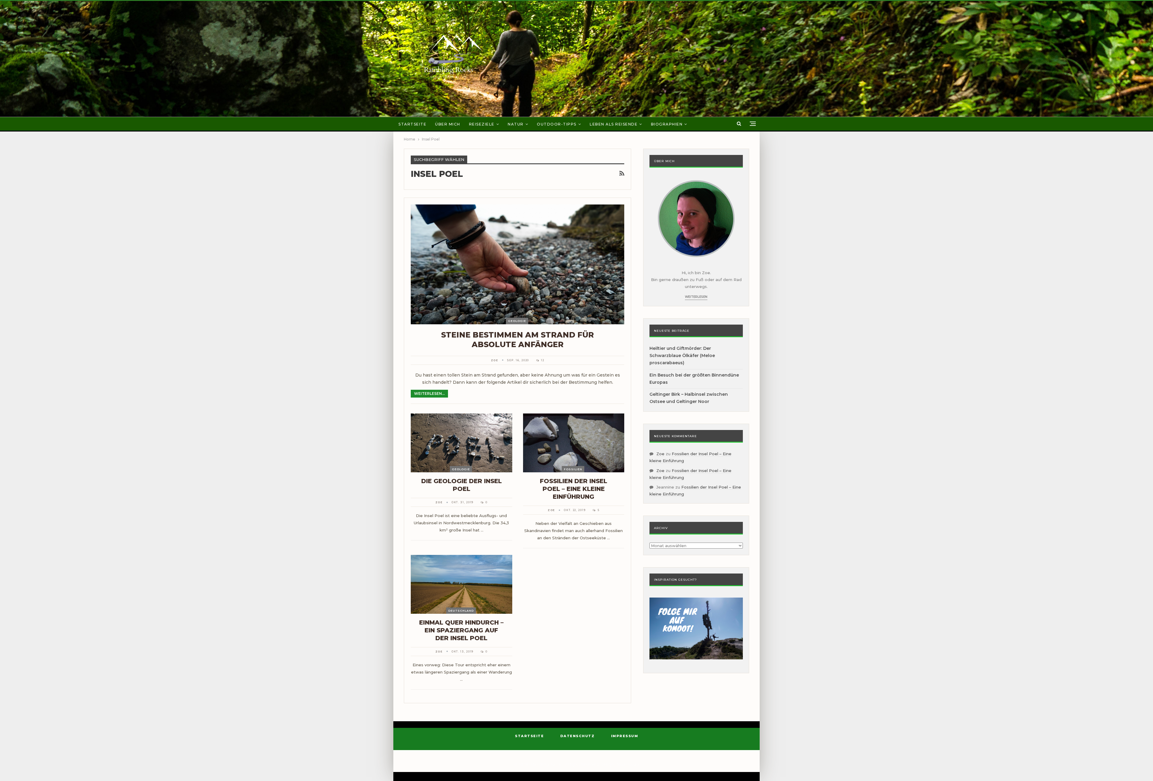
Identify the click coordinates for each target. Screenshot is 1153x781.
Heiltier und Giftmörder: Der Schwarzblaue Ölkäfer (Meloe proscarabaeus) (682, 355)
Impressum (624, 736)
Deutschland (461, 610)
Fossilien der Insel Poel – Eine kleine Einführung (573, 488)
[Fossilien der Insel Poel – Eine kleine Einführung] (574, 442)
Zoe (660, 453)
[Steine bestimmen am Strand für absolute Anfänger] (517, 264)
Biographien (667, 124)
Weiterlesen (696, 297)
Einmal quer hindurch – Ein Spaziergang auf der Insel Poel (461, 630)
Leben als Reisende (613, 124)
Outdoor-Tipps (556, 124)
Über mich (447, 124)
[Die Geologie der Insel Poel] (461, 442)
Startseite (412, 124)
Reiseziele (482, 124)
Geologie (517, 320)
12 (542, 360)
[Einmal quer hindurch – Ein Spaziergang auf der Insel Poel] (461, 584)
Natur (516, 124)
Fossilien (573, 469)
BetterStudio (627, 764)
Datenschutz (577, 736)
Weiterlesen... (429, 393)
